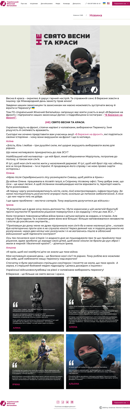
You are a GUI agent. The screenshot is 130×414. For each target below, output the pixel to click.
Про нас (24, 3)
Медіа (58, 3)
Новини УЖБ (78, 15)
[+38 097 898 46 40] (86, 3)
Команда (66, 3)
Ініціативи (34, 3)
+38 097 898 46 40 (93, 3)
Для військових (47, 3)
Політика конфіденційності (65, 406)
